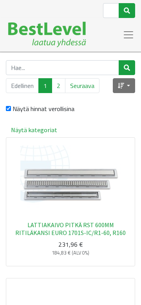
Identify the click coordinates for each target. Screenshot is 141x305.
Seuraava (82, 85)
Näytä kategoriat (34, 130)
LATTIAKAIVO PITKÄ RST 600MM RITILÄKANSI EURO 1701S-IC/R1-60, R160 (70, 228)
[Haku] (127, 10)
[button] (124, 85)
